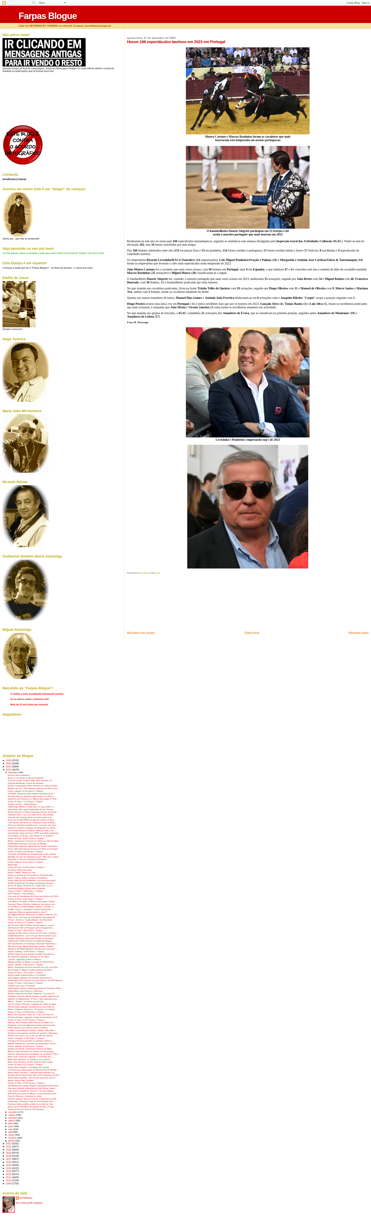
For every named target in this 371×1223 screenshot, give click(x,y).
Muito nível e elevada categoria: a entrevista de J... (31, 1057)
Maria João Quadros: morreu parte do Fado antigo (30, 1062)
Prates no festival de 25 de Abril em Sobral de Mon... (31, 875)
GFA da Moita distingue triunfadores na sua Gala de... (32, 1007)
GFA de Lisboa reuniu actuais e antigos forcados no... (32, 954)
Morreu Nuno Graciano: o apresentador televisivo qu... (32, 1072)
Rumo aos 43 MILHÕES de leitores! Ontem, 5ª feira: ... (32, 820)
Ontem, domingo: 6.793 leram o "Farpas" (26, 1038)
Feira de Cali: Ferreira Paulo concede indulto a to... (30, 817)
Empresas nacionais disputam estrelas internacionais (31, 1025)
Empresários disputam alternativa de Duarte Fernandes (32, 846)
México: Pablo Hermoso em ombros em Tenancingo (31, 1051)
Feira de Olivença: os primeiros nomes (25, 1096)
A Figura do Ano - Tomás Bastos (22, 804)
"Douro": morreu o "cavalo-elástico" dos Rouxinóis (30, 920)
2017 (9, 1159)
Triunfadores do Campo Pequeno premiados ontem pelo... (34, 1086)
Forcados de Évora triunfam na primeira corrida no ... (31, 1041)
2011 (9, 1177)
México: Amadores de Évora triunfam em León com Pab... (33, 967)
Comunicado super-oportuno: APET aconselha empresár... (34, 833)
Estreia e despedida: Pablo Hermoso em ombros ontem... (33, 786)
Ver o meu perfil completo (29, 1203)
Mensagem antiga (358, 632)
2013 (9, 1171)
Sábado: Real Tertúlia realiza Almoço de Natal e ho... (31, 1022)
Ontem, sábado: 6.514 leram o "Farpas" (25, 862)
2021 (9, 1146)
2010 (9, 1180)
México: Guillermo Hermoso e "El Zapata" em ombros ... (32, 1009)
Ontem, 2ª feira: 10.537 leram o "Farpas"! (26, 1020)
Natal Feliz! (13, 865)
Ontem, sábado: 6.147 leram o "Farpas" (25, 791)
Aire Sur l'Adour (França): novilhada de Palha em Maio (32, 1004)
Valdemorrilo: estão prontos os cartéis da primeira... (30, 941)
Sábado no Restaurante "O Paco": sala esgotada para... (33, 999)
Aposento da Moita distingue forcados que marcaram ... (32, 949)
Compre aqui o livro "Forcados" (21, 986)
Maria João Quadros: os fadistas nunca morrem (29, 1059)
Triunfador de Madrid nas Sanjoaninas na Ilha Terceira (32, 854)
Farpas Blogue (48, 16)
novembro (13, 1112)
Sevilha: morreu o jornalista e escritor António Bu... (30, 909)
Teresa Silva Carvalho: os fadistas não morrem (28, 1067)
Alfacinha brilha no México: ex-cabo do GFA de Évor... (32, 962)
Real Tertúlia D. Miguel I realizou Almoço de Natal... (30, 970)
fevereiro (12, 1138)
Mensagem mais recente (141, 632)
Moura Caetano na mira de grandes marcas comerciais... (33, 812)
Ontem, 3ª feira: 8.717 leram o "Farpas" (25, 922)
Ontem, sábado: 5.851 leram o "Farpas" (25, 965)
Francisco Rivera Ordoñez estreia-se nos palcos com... (32, 904)
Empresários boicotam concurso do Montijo (27, 844)
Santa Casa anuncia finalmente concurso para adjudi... (32, 880)
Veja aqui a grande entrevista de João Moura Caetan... (32, 1088)
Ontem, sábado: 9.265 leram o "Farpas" (25, 1046)
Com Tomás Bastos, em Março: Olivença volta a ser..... (32, 830)
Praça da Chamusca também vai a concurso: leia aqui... (33, 825)
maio (10, 1129)
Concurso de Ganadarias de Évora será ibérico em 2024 (33, 896)
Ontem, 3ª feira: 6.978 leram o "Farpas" (25, 852)
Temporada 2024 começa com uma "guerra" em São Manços (35, 980)
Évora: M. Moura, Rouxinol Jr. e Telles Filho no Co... (31, 886)
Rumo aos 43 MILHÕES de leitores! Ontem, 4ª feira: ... (32, 1107)
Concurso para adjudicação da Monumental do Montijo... (33, 1070)
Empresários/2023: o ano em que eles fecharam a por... (33, 936)
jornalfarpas (26, 1198)
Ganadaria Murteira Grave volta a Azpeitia (26, 888)
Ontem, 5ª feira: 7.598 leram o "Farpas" (25, 891)
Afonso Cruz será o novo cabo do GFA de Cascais (30, 1036)
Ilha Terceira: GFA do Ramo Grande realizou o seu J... (32, 925)
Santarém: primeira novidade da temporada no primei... (32, 828)
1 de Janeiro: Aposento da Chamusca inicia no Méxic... (32, 823)
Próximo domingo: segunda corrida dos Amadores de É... (33, 1017)
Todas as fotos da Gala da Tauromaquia (26, 1109)
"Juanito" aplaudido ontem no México (24, 959)
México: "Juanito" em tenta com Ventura (25, 1001)
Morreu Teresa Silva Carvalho (21, 1080)
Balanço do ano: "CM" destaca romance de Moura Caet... (33, 788)
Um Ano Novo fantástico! (19, 775)
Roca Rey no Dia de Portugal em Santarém (27, 859)
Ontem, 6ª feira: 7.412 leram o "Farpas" (25, 973)
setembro (13, 1118)
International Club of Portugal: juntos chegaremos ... (31, 928)
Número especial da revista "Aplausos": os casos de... (32, 993)
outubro (12, 1115)
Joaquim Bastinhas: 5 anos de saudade (25, 783)
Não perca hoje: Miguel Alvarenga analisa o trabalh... (31, 946)
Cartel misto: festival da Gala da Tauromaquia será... (31, 1101)
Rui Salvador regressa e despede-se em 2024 (28, 957)
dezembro (13, 772)
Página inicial (251, 632)
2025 (9, 763)
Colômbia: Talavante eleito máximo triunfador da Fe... (31, 794)
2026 (9, 760)
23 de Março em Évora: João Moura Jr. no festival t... (31, 836)
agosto (11, 1120)
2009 (9, 1183)
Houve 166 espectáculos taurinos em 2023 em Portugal (33, 849)
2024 (9, 766)
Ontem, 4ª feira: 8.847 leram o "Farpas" (25, 899)
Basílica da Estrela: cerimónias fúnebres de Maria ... (31, 1049)
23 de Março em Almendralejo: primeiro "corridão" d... (31, 907)
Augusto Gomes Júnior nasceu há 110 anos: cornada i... (33, 933)
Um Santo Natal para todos (20, 870)
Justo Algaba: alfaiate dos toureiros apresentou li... (30, 978)
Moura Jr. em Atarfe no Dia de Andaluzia (25, 778)
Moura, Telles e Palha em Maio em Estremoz (27, 878)
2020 (9, 1149)
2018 (9, 1156)
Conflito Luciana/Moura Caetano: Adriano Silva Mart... (32, 1030)
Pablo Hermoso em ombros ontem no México (28, 1028)
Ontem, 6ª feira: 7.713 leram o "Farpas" (25, 801)
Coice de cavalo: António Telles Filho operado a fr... (31, 780)
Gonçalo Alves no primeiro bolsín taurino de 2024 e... (31, 796)
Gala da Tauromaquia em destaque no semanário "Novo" (33, 1054)
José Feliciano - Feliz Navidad (21, 893)
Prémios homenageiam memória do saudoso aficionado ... (34, 1033)
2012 (9, 1174)
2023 (9, 769)
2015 (9, 1165)
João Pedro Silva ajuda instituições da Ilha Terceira (30, 809)
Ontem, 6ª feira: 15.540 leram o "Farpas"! (26, 867)
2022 (9, 1143)
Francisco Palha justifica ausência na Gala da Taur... (31, 1104)
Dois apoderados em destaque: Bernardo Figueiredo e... (33, 944)
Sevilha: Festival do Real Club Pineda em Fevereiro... (31, 938)
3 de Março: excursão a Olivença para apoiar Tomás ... (32, 901)
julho (10, 1123)
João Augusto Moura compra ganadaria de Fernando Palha (34, 988)
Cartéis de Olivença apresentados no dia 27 (27, 912)
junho (11, 1126)
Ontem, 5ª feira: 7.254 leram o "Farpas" (25, 983)
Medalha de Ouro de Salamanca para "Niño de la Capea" (33, 857)
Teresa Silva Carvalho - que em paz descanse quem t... (32, 1078)
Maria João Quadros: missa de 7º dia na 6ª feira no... (31, 1014)
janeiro (11, 1140)
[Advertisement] (156, 604)
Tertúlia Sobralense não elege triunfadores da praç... (31, 883)
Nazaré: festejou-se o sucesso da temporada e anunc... (33, 1043)
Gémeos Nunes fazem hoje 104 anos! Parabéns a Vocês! (33, 1075)
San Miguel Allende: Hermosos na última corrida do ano (32, 915)
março (11, 1135)
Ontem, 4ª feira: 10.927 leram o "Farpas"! (26, 838)
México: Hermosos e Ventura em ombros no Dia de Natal (33, 841)
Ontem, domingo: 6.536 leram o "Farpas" (26, 951)
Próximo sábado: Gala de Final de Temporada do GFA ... (33, 1099)
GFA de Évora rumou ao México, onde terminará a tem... (33, 1094)
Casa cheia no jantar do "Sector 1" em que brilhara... (31, 1091)
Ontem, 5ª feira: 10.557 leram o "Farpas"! (26, 1083)
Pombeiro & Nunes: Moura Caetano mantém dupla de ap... (34, 996)
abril (10, 1132)
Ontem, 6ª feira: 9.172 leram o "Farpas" (25, 1065)
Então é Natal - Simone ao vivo (22, 872)
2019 (9, 1152)
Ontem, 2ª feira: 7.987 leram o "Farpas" (25, 930)
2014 (9, 1168)
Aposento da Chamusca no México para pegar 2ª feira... (33, 799)
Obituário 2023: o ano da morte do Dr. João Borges (31, 815)
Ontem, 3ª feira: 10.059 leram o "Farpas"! (26, 1012)
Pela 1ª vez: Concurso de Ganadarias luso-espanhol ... (32, 917)
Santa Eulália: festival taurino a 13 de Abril (27, 975)
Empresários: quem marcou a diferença (25, 991)
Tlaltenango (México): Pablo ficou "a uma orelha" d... (31, 807)
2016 (9, 1162)
